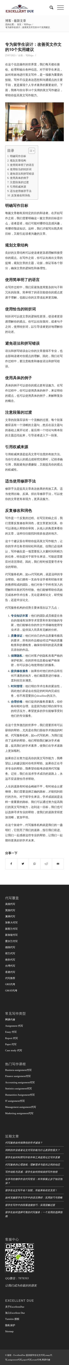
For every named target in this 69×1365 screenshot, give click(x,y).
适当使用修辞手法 (20, 191)
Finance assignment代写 (18, 1076)
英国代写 (10, 910)
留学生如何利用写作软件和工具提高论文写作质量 (32, 1157)
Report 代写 (11, 1038)
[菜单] (58, 7)
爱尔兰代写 (11, 941)
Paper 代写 (10, 1044)
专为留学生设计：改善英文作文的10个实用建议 (33, 46)
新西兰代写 (11, 928)
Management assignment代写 (20, 1107)
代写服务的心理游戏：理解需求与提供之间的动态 (32, 1164)
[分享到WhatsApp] (34, 864)
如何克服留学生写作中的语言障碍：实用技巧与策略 (33, 1197)
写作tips (30, 55)
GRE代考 (10, 984)
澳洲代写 (10, 916)
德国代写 (10, 947)
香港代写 (10, 972)
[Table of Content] (31, 151)
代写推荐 (10, 978)
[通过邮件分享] (58, 864)
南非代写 (10, 959)
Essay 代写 (11, 1031)
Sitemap (9, 1331)
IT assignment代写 (15, 1100)
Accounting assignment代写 (20, 1082)
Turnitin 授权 (12, 1319)
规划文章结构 (18, 160)
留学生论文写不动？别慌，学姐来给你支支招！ (31, 1190)
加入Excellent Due (15, 1312)
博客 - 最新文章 (15, 20)
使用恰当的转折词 (20, 169)
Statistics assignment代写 (18, 1088)
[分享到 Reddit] (46, 864)
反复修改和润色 (20, 195)
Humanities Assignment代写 (20, 1094)
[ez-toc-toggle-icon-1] (29, 151)
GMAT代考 (11, 990)
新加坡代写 (11, 934)
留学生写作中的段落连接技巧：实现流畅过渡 (30, 1204)
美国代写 (10, 904)
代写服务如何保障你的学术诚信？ (24, 1142)
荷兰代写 (10, 953)
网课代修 (10, 1019)
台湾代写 (10, 965)
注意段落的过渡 (19, 182)
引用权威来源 (18, 186)
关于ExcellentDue (14, 1306)
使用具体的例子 (19, 177)
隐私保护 (10, 1325)
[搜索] (49, 7)
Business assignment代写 (18, 1070)
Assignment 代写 (14, 1025)
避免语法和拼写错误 (22, 173)
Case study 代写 (13, 1050)
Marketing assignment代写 (19, 1113)
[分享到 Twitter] (23, 864)
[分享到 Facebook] (11, 864)
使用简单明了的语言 (22, 164)
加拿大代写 (11, 922)
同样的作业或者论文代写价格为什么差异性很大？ (32, 1150)
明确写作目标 (18, 156)
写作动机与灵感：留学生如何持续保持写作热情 (31, 1171)
